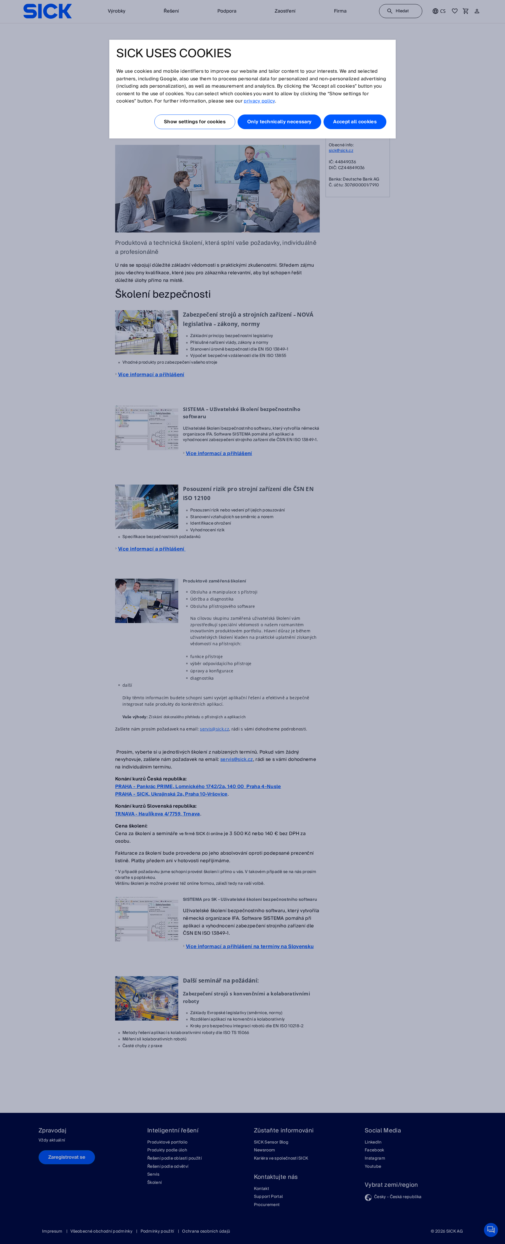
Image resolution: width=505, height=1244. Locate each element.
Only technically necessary (279, 122)
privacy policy (259, 101)
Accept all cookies (355, 122)
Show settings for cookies (195, 122)
